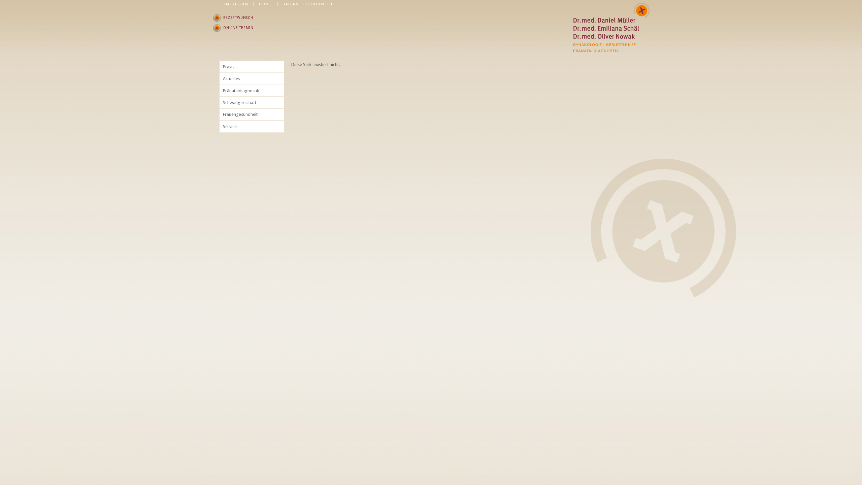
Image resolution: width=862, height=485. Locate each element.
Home (265, 4)
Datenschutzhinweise (308, 4)
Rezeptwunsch (238, 17)
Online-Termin (238, 28)
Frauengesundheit (240, 114)
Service (230, 126)
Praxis (228, 66)
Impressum (236, 4)
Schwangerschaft (239, 102)
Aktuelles (231, 78)
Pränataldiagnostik (241, 90)
